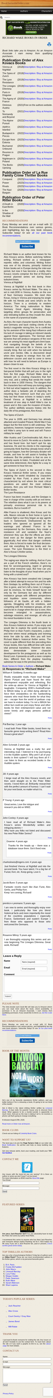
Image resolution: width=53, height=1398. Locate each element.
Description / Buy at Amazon (38, 67)
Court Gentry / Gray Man (19, 1316)
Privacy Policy (8, 1394)
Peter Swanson (12, 1278)
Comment (9, 974)
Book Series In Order (12, 666)
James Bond (14, 1321)
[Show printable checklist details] (49, 44)
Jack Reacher (14, 1306)
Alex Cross (13, 1311)
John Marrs (11, 1269)
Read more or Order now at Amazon (16, 1124)
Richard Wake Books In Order (24, 37)
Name (7, 961)
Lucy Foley (10, 1274)
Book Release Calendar (12, 16)
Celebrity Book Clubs (28, 1133)
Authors (24, 11)
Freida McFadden (14, 1267)
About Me (35, 1178)
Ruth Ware (10, 1280)
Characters (47, 11)
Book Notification (9, 1145)
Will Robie (12, 1326)
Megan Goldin (12, 1276)
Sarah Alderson (12, 1283)
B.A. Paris (10, 1265)
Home (4, 11)
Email (7, 967)
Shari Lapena (12, 1285)
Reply (50, 718)
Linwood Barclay (13, 1271)
